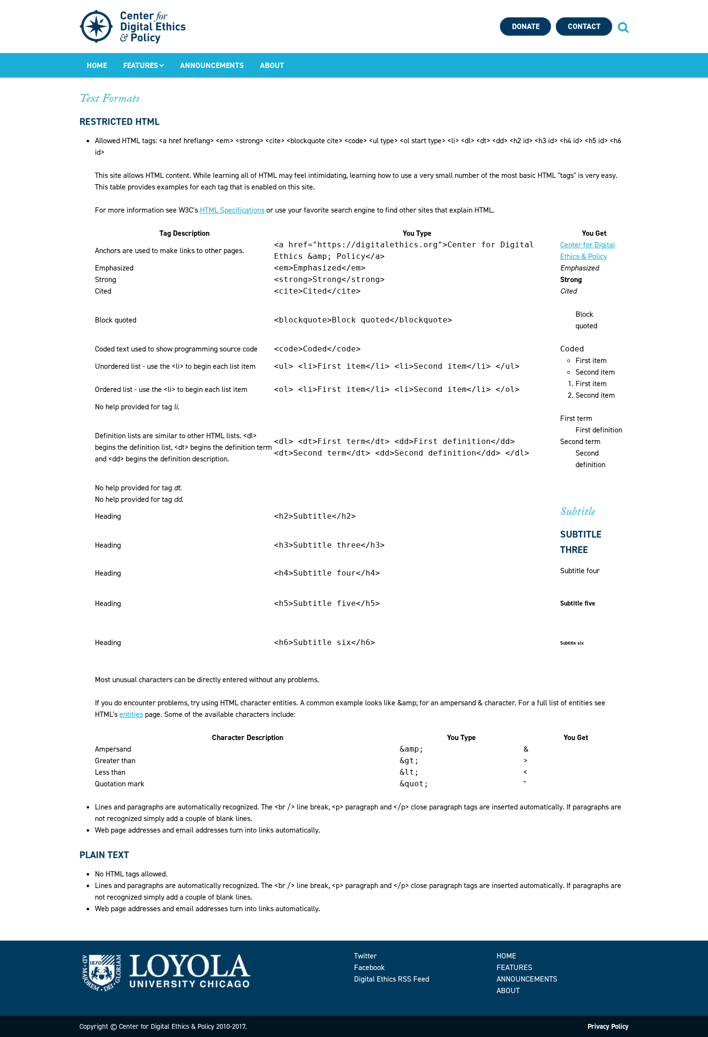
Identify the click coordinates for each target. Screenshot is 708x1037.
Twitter (365, 956)
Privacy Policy (608, 1026)
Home (97, 65)
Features (140, 65)
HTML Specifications (232, 210)
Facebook (369, 967)
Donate (525, 26)
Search (623, 27)
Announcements (212, 65)
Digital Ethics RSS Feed (391, 979)
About (272, 65)
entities (131, 714)
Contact (584, 26)
